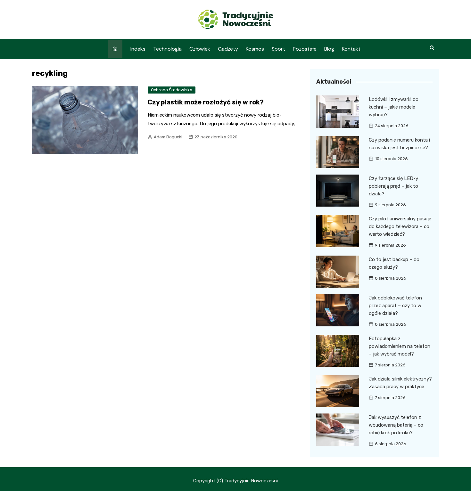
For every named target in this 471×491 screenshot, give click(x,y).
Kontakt (351, 48)
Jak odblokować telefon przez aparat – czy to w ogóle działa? (395, 305)
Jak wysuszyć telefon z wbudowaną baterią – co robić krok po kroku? (396, 425)
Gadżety (228, 48)
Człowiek (199, 48)
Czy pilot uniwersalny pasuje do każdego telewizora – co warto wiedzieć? (400, 226)
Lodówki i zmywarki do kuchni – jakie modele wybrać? (393, 107)
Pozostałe (305, 48)
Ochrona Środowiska (171, 89)
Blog (329, 48)
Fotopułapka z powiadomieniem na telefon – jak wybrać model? (399, 346)
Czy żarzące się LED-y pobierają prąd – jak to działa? (393, 186)
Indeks (137, 48)
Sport (278, 48)
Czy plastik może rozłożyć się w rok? (206, 102)
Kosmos (255, 48)
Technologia (167, 48)
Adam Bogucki (168, 137)
